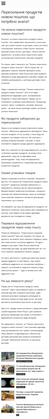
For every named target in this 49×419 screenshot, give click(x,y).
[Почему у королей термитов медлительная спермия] (7, 395)
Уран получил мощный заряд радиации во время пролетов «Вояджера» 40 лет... (30, 381)
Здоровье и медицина (24, 361)
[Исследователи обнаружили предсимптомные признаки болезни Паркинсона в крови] (7, 357)
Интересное (21, 374)
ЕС (17, 415)
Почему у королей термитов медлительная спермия (29, 393)
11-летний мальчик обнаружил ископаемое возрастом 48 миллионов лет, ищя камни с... (30, 368)
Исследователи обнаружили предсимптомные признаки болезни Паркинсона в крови (30, 355)
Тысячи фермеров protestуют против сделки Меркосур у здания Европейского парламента (30, 408)
